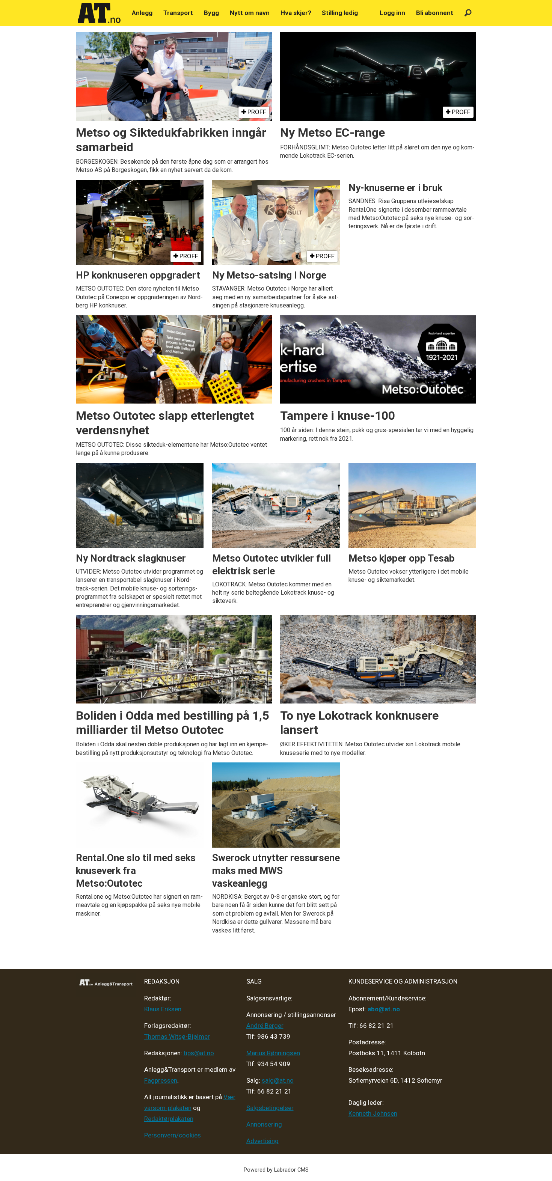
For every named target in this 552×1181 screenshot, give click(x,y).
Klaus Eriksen (162, 1009)
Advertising (262, 1141)
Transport (178, 13)
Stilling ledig (340, 13)
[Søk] (468, 13)
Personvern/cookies (172, 1135)
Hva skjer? (296, 13)
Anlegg (142, 13)
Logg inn (392, 13)
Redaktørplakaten (168, 1118)
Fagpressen (160, 1080)
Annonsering (264, 1124)
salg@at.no (278, 1080)
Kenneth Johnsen (372, 1113)
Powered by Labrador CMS (276, 1170)
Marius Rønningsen (273, 1053)
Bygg (211, 13)
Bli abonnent (434, 13)
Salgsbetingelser (270, 1108)
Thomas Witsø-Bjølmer (177, 1036)
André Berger (265, 1025)
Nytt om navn (250, 13)
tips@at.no (199, 1053)
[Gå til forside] (99, 13)
